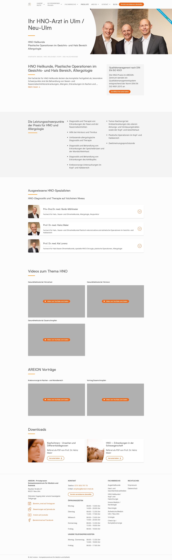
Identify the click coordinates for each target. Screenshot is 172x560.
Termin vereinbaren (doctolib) (131, 4)
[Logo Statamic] (29, 4)
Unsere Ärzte (40, 4)
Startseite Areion (35, 57)
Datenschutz (132, 488)
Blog (115, 4)
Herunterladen (54, 458)
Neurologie (112, 508)
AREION (94, 4)
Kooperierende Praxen (54, 4)
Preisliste (85, 4)
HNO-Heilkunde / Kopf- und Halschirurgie (61, 57)
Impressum (132, 485)
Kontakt (105, 4)
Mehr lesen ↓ (34, 87)
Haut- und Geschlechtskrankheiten (117, 489)
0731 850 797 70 (81, 485)
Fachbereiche (70, 4)
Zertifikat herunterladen (120, 92)
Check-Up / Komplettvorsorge (115, 521)
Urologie (111, 517)
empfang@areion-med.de (83, 489)
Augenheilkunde (114, 485)
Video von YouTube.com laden (57, 301)
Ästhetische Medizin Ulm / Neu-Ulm (115, 512)
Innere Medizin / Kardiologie (114, 503)
